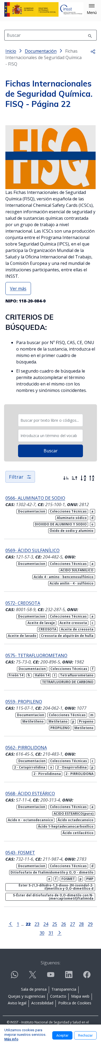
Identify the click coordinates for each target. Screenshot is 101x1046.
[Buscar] (89, 35)
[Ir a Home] (43, 9)
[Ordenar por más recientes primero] (66, 478)
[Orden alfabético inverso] (92, 478)
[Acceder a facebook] (86, 976)
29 (90, 924)
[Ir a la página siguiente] (59, 932)
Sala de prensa (34, 989)
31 (50, 933)
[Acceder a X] (32, 976)
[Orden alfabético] (83, 478)
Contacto (58, 996)
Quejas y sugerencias (26, 996)
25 (54, 924)
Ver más (18, 288)
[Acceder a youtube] (50, 976)
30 (42, 933)
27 (72, 924)
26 (63, 924)
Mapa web (80, 996)
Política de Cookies (74, 1002)
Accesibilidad (42, 1002)
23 (36, 924)
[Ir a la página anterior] (10, 923)
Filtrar (16, 477)
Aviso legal (17, 1002)
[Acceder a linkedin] (68, 976)
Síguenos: (50, 963)
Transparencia (63, 989)
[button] (92, 9)
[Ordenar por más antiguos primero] (74, 478)
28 (81, 924)
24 (45, 924)
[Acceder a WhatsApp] (14, 976)
